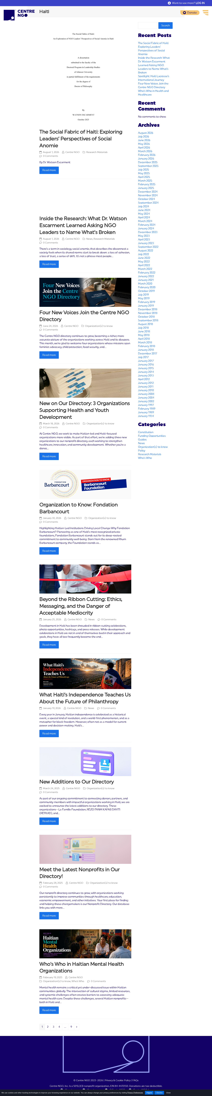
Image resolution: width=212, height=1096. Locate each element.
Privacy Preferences (135, 1093)
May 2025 (144, 173)
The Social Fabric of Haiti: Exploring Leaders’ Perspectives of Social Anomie (80, 138)
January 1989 (146, 412)
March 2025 (145, 180)
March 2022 (145, 269)
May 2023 (144, 235)
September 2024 (148, 202)
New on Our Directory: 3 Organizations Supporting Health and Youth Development (84, 410)
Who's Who (78, 981)
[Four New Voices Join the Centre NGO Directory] (85, 292)
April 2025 (144, 177)
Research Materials (96, 152)
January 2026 (146, 158)
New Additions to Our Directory (76, 781)
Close (168, 1093)
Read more (49, 170)
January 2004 (146, 397)
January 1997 (146, 405)
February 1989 (146, 408)
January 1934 (146, 416)
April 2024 (144, 217)
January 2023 (146, 243)
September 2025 (148, 166)
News (89, 239)
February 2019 (146, 302)
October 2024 (146, 199)
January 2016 (146, 364)
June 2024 (144, 210)
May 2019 (143, 298)
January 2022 (146, 276)
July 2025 (143, 169)
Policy (141, 450)
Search (165, 25)
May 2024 (144, 213)
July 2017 (143, 357)
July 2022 (143, 254)
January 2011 (145, 386)
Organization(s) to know (99, 326)
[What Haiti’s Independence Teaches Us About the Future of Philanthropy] (85, 673)
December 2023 (147, 232)
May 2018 (143, 335)
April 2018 (144, 338)
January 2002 (146, 401)
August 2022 (145, 250)
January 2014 (146, 372)
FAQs (135, 1080)
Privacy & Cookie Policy (118, 1080)
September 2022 (148, 247)
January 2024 (146, 228)
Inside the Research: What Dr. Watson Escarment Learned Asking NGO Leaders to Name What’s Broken (83, 225)
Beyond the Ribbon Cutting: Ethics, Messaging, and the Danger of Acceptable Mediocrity (80, 606)
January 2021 (146, 280)
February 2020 (146, 287)
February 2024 (146, 224)
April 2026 (144, 147)
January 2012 (146, 383)
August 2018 (145, 324)
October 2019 (146, 291)
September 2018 (148, 320)
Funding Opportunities (152, 436)
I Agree (149, 1093)
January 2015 (146, 368)
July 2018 (143, 327)
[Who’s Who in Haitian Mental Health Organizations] (85, 943)
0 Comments (50, 156)
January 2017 (146, 361)
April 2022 (144, 265)
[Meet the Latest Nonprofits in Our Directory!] (85, 849)
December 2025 (148, 162)
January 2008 (146, 394)
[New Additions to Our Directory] (85, 761)
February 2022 (146, 272)
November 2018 (147, 313)
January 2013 (146, 375)
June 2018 (144, 331)
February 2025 (146, 184)
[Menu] (205, 12)
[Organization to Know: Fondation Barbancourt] (85, 484)
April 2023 (144, 239)
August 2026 (145, 133)
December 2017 (147, 353)
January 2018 (146, 349)
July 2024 (143, 206)
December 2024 (148, 191)
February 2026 (146, 155)
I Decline (159, 1093)
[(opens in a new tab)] (85, 74)
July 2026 (143, 136)
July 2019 (143, 294)
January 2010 (146, 390)
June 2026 (144, 140)
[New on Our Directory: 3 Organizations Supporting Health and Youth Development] (85, 383)
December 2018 (147, 309)
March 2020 (145, 283)
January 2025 (146, 188)
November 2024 (148, 195)
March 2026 (145, 151)
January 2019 (146, 305)
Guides (142, 439)
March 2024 (145, 221)
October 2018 (146, 316)
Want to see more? (188, 3)
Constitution (145, 432)
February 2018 (146, 346)
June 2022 (144, 258)
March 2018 (145, 342)
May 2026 (144, 144)
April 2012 (144, 379)
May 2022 (144, 261)
